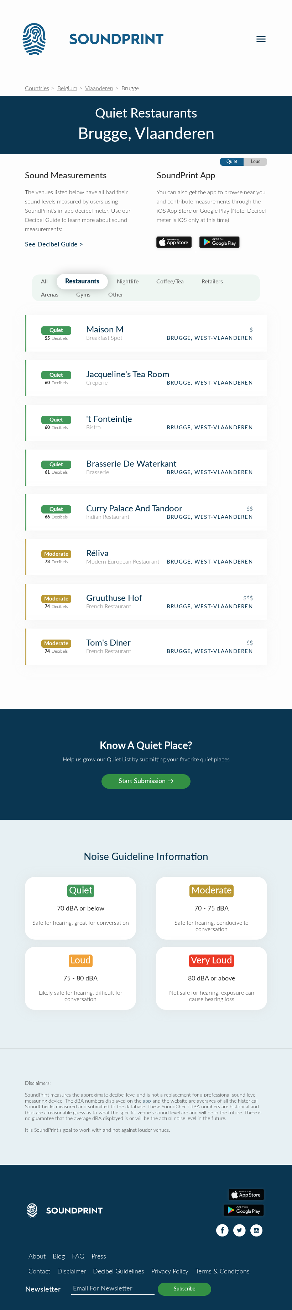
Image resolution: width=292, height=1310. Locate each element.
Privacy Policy (169, 1271)
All (44, 281)
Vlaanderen (99, 88)
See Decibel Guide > (54, 244)
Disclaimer (71, 1271)
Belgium (67, 88)
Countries (37, 88)
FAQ (78, 1257)
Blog (59, 1257)
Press (99, 1257)
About (37, 1257)
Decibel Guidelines (118, 1271)
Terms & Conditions (222, 1271)
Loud (256, 161)
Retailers (212, 281)
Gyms (83, 295)
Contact (39, 1271)
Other (115, 295)
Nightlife (128, 281)
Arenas (49, 295)
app (147, 1101)
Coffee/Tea (170, 281)
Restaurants (82, 281)
